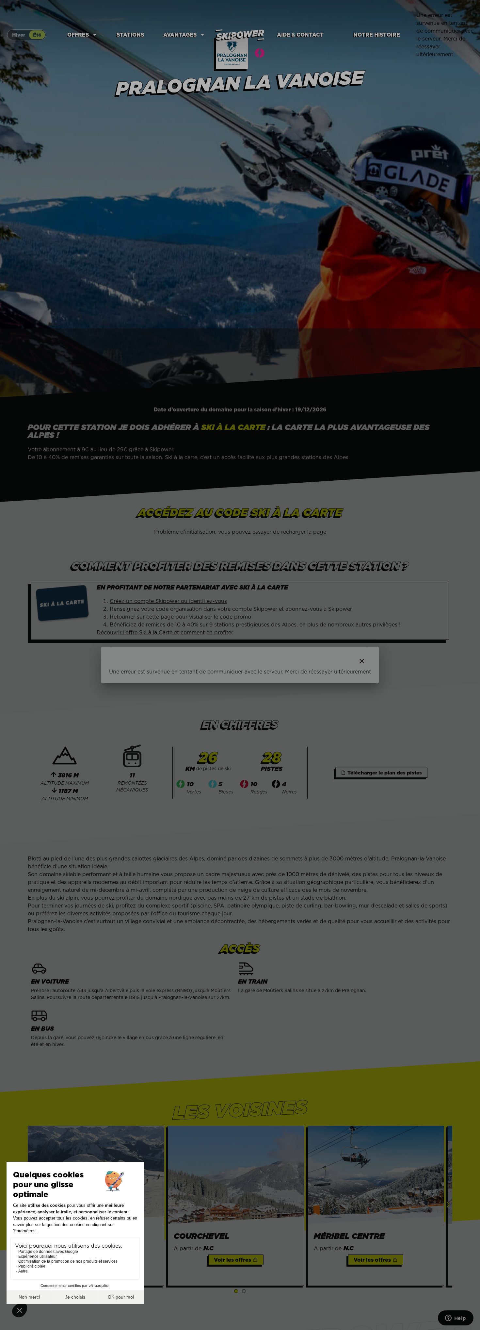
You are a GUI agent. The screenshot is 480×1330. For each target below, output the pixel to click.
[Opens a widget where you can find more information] (455, 1318)
